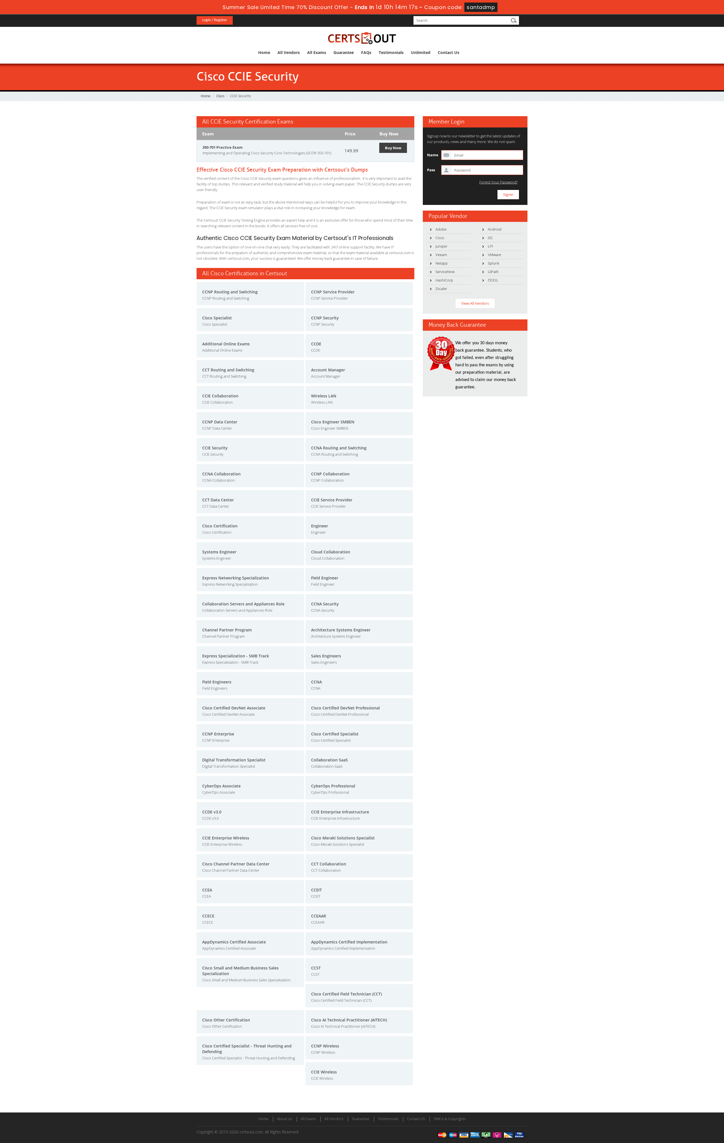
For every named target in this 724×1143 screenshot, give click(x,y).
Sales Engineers (326, 656)
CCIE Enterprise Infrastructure (340, 812)
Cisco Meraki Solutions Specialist (343, 838)
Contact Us (448, 52)
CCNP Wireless (325, 1046)
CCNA (316, 682)
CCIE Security (215, 448)
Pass (431, 169)
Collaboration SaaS (329, 760)
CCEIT (316, 890)
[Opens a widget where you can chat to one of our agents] (685, 1110)
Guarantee (343, 52)
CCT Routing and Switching (228, 370)
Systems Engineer (219, 552)
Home (264, 52)
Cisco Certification (220, 526)
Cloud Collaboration (330, 552)
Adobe (441, 229)
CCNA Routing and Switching (339, 448)
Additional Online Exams (226, 344)
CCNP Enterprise (218, 734)
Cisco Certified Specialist (335, 734)
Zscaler (441, 288)
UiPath (493, 271)
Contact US (416, 1118)
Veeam (441, 254)
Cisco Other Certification (226, 1020)
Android (494, 229)
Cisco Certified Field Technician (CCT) (346, 994)
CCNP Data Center (219, 422)
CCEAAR (318, 916)
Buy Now (393, 147)
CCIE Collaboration (220, 396)
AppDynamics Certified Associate (234, 942)
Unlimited (420, 52)
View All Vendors (475, 303)
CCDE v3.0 (211, 812)
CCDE (316, 344)
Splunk (493, 263)
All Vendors (288, 52)
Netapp (442, 263)
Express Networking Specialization (235, 578)
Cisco (220, 96)
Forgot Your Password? (498, 182)
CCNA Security (325, 604)
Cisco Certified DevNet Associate (233, 708)
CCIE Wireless (324, 1072)
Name (432, 154)
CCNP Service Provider (333, 292)
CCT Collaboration (328, 864)
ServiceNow (445, 271)
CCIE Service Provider (331, 500)
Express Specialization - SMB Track (235, 656)
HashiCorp (444, 280)
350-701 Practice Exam (222, 147)
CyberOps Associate (221, 786)
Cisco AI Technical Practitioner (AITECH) (349, 1020)
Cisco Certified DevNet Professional (345, 708)
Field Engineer (324, 578)
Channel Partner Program (227, 630)
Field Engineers (216, 682)
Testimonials (391, 52)
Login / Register (214, 20)
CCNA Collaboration (221, 474)
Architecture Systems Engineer (340, 630)
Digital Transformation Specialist (234, 760)
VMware (494, 254)
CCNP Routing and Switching (230, 292)
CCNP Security (325, 318)
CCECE (208, 916)
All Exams (316, 52)
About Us (284, 1118)
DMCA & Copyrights (450, 1118)
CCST (316, 968)
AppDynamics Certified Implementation (349, 942)
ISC (490, 237)
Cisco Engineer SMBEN (332, 422)
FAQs (366, 52)
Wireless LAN (323, 396)
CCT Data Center (218, 500)
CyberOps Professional (333, 786)
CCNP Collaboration (330, 474)
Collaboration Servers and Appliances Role (243, 604)
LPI (490, 246)
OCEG (492, 280)
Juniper (441, 246)
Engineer (319, 526)
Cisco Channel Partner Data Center (236, 864)
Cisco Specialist (217, 318)
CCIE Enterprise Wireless (225, 838)
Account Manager (328, 370)
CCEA (207, 890)
